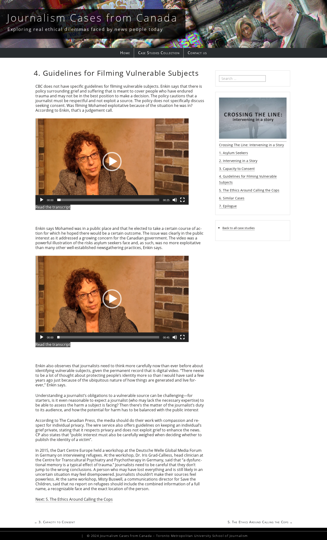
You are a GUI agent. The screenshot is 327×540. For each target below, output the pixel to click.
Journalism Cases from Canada (92, 18)
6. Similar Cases (231, 198)
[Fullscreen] (182, 199)
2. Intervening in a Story (238, 160)
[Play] (41, 199)
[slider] (108, 200)
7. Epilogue (228, 206)
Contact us (197, 52)
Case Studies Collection (159, 52)
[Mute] (174, 199)
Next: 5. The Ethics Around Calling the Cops (74, 499)
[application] (112, 161)
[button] (112, 161)
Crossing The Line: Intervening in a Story (251, 145)
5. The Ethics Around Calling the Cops (249, 190)
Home (125, 52)
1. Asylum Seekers (233, 153)
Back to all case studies (238, 228)
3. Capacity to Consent (237, 168)
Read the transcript (52, 207)
